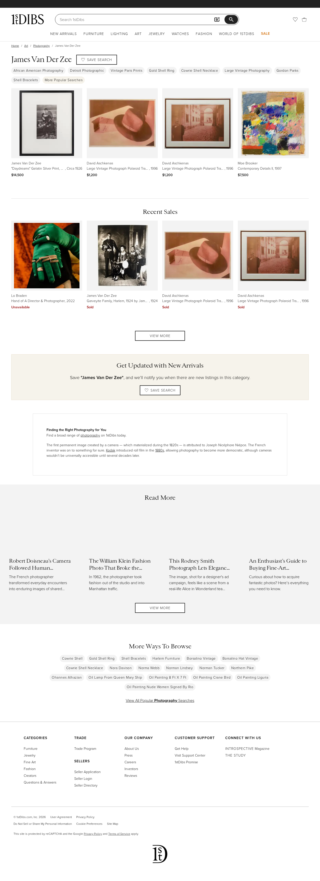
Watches (180, 33)
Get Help (181, 748)
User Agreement (61, 817)
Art (138, 33)
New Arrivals (63, 33)
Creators (30, 775)
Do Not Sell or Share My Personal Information (43, 824)
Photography (41, 45)
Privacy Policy (85, 817)
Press (128, 755)
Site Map (112, 824)
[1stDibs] (27, 19)
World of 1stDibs (236, 33)
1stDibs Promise (186, 762)
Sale (265, 33)
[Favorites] (295, 19)
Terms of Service (119, 834)
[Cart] (304, 19)
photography (90, 435)
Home (15, 45)
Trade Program (85, 748)
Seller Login (83, 778)
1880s (159, 450)
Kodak (110, 450)
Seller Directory (86, 785)
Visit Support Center (190, 755)
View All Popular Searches (160, 700)
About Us (131, 748)
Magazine (247, 748)
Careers (130, 762)
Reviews (130, 775)
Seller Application (87, 771)
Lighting (119, 33)
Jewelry (156, 33)
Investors (131, 768)
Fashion (204, 33)
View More (160, 335)
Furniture (94, 33)
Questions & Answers (40, 782)
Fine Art (30, 762)
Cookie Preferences (89, 824)
